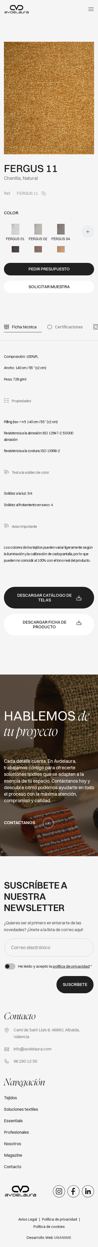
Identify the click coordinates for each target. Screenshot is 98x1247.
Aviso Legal (27, 1219)
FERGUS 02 (38, 239)
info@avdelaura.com (32, 1048)
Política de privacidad (59, 1219)
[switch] (9, 966)
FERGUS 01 (15, 239)
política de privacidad (71, 966)
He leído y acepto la (55, 966)
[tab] (24, 327)
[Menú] (91, 9)
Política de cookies (49, 1226)
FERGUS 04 (60, 239)
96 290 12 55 (25, 1061)
